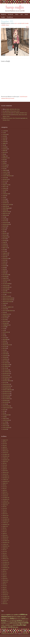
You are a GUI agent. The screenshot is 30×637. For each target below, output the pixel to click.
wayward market (6, 420)
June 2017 (5, 486)
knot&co (4, 262)
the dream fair (6, 375)
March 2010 (5, 603)
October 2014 (5, 544)
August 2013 (5, 569)
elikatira (13, 616)
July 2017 (4, 485)
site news (5, 346)
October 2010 (5, 600)
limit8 (4, 267)
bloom (4, 159)
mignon (23, 621)
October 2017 (5, 479)
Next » (27, 27)
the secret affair (6, 397)
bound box (5, 166)
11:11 (3, 132)
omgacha (4, 303)
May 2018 (5, 467)
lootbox (4, 273)
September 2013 (6, 567)
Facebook (10, 14)
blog (3, 154)
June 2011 (5, 585)
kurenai (4, 264)
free (4, 217)
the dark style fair (6, 373)
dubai (4, 192)
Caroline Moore (25, 633)
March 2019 (5, 449)
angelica (8, 614)
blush (4, 161)
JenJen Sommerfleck (7, 113)
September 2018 (6, 459)
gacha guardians (6, 224)
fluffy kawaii (5, 215)
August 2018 (5, 461)
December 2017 (6, 476)
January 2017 (5, 495)
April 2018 (5, 468)
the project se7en (6, 393)
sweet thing (16, 625)
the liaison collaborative (7, 389)
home (4, 249)
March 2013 (5, 578)
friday (12, 618)
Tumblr (3, 17)
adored (2, 614)
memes (4, 282)
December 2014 (6, 540)
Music (26, 14)
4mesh (4, 136)
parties (4, 312)
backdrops (5, 148)
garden (4, 228)
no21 (4, 294)
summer (11, 625)
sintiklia (2, 625)
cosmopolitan (5, 174)
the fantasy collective (7, 380)
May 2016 (4, 510)
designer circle (6, 184)
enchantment (5, 193)
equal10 (4, 195)
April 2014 (5, 555)
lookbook (4, 271)
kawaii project (5, 258)
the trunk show (6, 402)
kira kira (4, 260)
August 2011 (5, 582)
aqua (4, 145)
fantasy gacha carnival (7, 204)
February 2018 (5, 472)
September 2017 (6, 481)
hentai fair (5, 246)
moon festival (5, 289)
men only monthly (6, 283)
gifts (4, 231)
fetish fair (5, 210)
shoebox (4, 341)
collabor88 (5, 170)
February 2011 (5, 593)
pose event (5, 317)
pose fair (4, 319)
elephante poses (6, 617)
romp (4, 328)
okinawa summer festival (8, 299)
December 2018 (6, 454)
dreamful (5, 190)
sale (3, 334)
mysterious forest (6, 292)
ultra (4, 413)
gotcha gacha (5, 237)
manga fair (5, 278)
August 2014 (5, 548)
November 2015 (6, 521)
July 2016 (4, 506)
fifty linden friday (6, 211)
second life (25, 623)
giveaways (5, 235)
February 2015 (5, 537)
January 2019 (5, 452)
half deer (16, 618)
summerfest (5, 355)
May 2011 (4, 587)
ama (5, 614)
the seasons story (6, 395)
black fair (4, 152)
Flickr (16, 14)
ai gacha (4, 138)
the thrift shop (5, 400)
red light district (6, 325)
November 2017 (6, 477)
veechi (10, 627)
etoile (4, 197)
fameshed (5, 201)
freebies (4, 219)
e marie (18, 616)
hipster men (5, 247)
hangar (4, 242)
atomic (12, 614)
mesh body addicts (6, 287)
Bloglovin (3, 14)
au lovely (4, 147)
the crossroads (6, 370)
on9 (3, 305)
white (14, 627)
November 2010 (6, 598)
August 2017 (5, 483)
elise (16, 616)
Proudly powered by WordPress (8, 633)
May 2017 (4, 488)
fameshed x (5, 202)
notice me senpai (6, 296)
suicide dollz (5, 353)
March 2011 (5, 591)
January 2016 (5, 517)
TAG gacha (5, 357)
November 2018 (6, 456)
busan (4, 168)
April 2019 (5, 447)
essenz (3, 619)
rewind (4, 326)
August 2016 (5, 504)
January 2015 (5, 539)
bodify (4, 163)
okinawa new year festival (8, 298)
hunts (4, 251)
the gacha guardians (7, 386)
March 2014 (5, 557)
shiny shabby (5, 339)
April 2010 (5, 602)
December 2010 (6, 596)
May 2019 (5, 445)
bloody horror (5, 157)
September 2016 (6, 503)
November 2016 (6, 499)
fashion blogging (6, 208)
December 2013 (6, 562)
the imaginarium (6, 388)
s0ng (19, 623)
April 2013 (5, 576)
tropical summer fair (7, 407)
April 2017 (5, 490)
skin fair (4, 348)
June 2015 (5, 530)
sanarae (4, 337)
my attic (4, 290)
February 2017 (5, 494)
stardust (7, 625)
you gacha (5, 429)
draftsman (5, 188)
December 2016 (6, 497)
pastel (8, 623)
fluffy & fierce (6, 213)
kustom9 (4, 265)
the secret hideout (6, 398)
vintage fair (5, 418)
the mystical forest (6, 391)
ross (4, 330)
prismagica (5, 323)
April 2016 (5, 512)
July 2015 (4, 528)
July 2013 (4, 571)
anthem (4, 139)
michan (19, 621)
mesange (14, 621)
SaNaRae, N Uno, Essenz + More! (13, 111)
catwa (22, 614)
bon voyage (5, 165)
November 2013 (6, 564)
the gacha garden (6, 384)
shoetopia (5, 343)
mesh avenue (5, 285)
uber (4, 411)
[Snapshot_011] (15, 55)
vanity (4, 416)
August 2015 (5, 526)
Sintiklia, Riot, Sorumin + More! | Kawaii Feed (12, 118)
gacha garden (5, 222)
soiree (4, 350)
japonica (4, 256)
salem (4, 335)
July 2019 (4, 441)
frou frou (5, 220)
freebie (9, 618)
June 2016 (5, 508)
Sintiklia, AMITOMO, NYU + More (13, 109)
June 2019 (5, 443)
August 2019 (5, 440)
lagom (7, 621)
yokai (17, 627)
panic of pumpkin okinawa (8, 310)
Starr (4, 111)
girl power (5, 233)
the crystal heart (6, 371)
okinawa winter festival (7, 301)
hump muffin (15, 7)
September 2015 (6, 524)
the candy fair (5, 362)
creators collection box (7, 175)
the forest (5, 382)
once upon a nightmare (7, 307)
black (18, 614)
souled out (5, 352)
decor (4, 183)
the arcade (5, 361)
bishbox (4, 150)
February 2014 (5, 558)
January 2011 (5, 594)
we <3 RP (4, 422)
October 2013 (5, 566)
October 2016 (5, 501)
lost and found (6, 274)
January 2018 (5, 474)
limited (4, 269)
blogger (4, 156)
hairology (4, 240)
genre (4, 229)
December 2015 (6, 519)
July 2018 (4, 463)
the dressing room (6, 377)
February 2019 (5, 450)
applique (4, 143)
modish (26, 621)
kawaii (3, 621)
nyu (6, 623)
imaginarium (5, 253)
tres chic (4, 404)
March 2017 (5, 492)
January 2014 (5, 560)
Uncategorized (6, 415)
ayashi (15, 614)
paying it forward (6, 314)
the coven (5, 368)
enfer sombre (23, 616)
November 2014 (6, 542)
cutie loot (4, 177)
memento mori (6, 280)
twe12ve (4, 409)
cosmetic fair (5, 172)
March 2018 (5, 470)
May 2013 (4, 575)
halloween (19, 618)
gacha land (5, 226)
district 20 (5, 186)
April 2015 (5, 533)
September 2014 (6, 546)
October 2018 (5, 458)
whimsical (5, 424)
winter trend (5, 425)
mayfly (10, 621)
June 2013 (5, 573)
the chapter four (6, 364)
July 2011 (4, 584)
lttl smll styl (5, 276)
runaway (15, 623)
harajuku (4, 244)
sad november (5, 332)
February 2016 (5, 515)
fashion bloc (5, 206)
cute (26, 615)
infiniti (26, 618)
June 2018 (5, 465)
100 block (5, 131)
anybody (4, 141)
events (4, 199)
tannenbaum (5, 359)
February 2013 (5, 580)
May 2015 (4, 531)
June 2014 (5, 551)
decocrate (5, 181)
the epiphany (5, 379)
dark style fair (5, 179)
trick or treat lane (6, 406)
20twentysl (5, 134)
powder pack (5, 321)
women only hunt (6, 427)
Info (22, 14)
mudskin (3, 623)
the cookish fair (6, 366)
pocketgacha (5, 316)
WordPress (10, 17)
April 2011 (5, 589)
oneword (4, 308)
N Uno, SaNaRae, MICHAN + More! (20, 113)
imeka (23, 619)
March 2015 (5, 535)
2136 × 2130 (17, 23)
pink (11, 623)
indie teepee (5, 255)
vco (7, 627)
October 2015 (5, 522)
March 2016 (5, 513)
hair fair (4, 238)
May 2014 (5, 553)
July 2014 (4, 549)
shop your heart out (7, 344)
